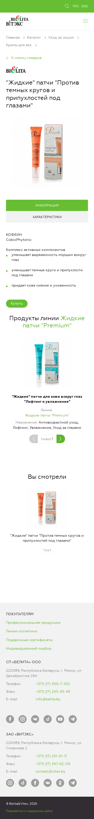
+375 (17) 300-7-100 (53, 684)
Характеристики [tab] (47, 217)
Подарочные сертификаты (29, 640)
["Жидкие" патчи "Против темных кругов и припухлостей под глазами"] (47, 152)
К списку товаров (26, 58)
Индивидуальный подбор (28, 648)
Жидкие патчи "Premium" (54, 322)
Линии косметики (21, 631)
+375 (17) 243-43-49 (53, 692)
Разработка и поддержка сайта (29, 811)
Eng (84, 6)
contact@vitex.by (50, 771)
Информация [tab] (47, 205)
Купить (17, 303)
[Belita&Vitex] (17, 20)
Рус (76, 6)
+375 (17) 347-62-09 (53, 764)
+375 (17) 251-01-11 (51, 756)
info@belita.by (48, 699)
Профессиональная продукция (33, 623)
